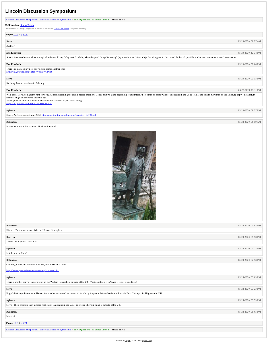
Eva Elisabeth (13, 52)
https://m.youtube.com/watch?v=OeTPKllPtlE (29, 103)
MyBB (128, 341)
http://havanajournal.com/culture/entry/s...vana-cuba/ (32, 270)
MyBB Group (147, 341)
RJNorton (11, 121)
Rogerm (10, 237)
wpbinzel (10, 110)
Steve (9, 41)
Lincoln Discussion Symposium (40, 11)
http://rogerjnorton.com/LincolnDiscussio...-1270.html (69, 115)
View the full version (61, 29)
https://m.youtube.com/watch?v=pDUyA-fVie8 (29, 71)
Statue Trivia (27, 25)
